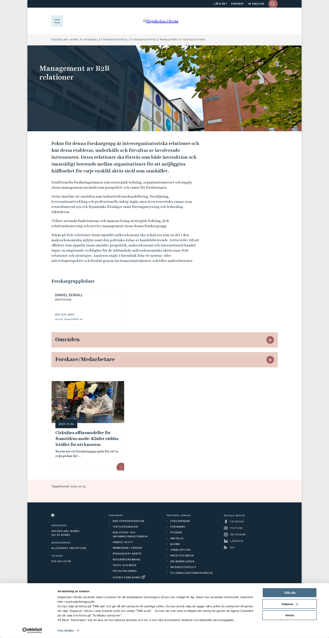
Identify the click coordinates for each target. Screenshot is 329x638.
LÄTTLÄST (220, 4)
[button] (270, 340)
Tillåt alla (289, 592)
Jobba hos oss (180, 550)
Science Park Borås (127, 577)
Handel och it (123, 542)
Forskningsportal (114, 40)
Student (176, 532)
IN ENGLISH (256, 4)
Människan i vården (127, 548)
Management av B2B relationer (182, 40)
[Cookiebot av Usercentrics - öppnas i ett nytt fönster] (32, 630)
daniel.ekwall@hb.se (69, 319)
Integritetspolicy (183, 567)
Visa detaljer (65, 630)
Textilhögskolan (125, 527)
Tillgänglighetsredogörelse (191, 573)
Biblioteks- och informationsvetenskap (130, 534)
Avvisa (289, 615)
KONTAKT (237, 4)
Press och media (182, 555)
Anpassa (287, 604)
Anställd (177, 538)
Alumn (175, 544)
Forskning (90, 40)
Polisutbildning (125, 571)
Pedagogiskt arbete (127, 554)
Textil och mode (125, 565)
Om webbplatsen (182, 561)
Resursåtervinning (127, 559)
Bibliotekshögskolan (128, 521)
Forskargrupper (144, 40)
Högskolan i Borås (65, 40)
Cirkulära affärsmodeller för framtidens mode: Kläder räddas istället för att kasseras (87, 438)
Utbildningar (180, 521)
